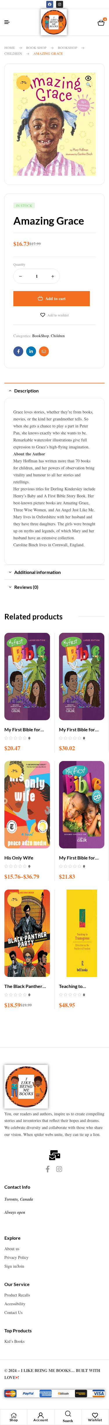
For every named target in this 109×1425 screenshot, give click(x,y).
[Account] (41, 1415)
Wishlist (95, 1420)
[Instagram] (59, 4)
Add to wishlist (58, 315)
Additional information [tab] (37, 572)
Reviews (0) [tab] (26, 587)
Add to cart (55, 298)
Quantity (19, 264)
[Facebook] (49, 4)
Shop (14, 1420)
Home (9, 47)
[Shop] (14, 1415)
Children (13, 53)
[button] (88, 81)
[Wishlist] (95, 1415)
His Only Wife (18, 857)
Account (40, 1420)
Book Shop (36, 47)
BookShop (67, 47)
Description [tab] (26, 390)
